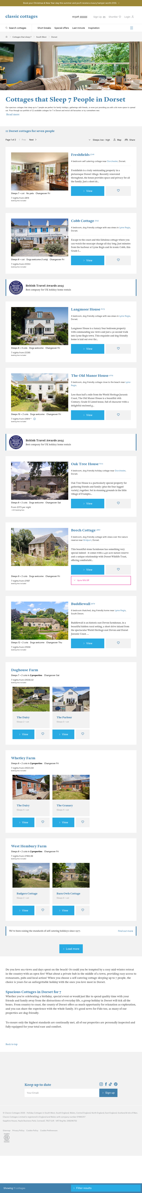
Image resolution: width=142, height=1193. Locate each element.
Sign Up (97, 16)
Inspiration (94, 28)
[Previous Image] (15, 171)
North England (98, 1113)
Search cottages (17, 28)
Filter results (84, 1188)
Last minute (78, 28)
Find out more (125, 931)
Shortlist (113, 16)
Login (127, 16)
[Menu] (131, 28)
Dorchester (112, 161)
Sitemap (6, 1130)
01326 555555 (79, 16)
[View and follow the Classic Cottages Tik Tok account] (110, 1085)
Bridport (87, 540)
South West (50, 1113)
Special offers (61, 28)
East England (111, 1113)
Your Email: (33, 1092)
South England (62, 1113)
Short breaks (44, 28)
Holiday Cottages (34, 1113)
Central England (83, 1113)
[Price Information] (34, 419)
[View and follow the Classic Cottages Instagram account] (101, 1085)
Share (132, 140)
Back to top (11, 1044)
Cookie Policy (32, 1130)
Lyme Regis (124, 227)
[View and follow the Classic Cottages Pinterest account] (115, 1085)
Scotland (121, 1113)
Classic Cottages (12, 1113)
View (89, 191)
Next (31, 140)
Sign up (110, 1092)
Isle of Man (132, 1113)
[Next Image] (63, 171)
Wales (72, 1113)
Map (119, 140)
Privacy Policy (18, 1130)
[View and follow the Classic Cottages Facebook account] (106, 1085)
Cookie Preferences (49, 1130)
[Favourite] (118, 191)
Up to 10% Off (83, 580)
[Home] (7, 37)
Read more (13, 114)
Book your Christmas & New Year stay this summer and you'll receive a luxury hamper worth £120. (70, 3)
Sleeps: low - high (101, 140)
